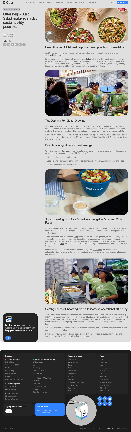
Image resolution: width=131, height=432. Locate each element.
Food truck (72, 371)
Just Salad (86, 59)
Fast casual (72, 359)
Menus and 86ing (11, 396)
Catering (8, 376)
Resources (78, 2)
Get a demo (122, 2)
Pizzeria (71, 376)
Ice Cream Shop (73, 385)
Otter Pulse (103, 388)
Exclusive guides (105, 368)
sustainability (50, 55)
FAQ (101, 374)
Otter (65, 228)
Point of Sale (9, 362)
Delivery (71, 379)
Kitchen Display (10, 389)
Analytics (36, 389)
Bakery (70, 365)
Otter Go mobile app (40, 392)
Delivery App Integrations (14, 379)
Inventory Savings (11, 399)
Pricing (69, 2)
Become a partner (106, 382)
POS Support (104, 391)
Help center (104, 376)
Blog (101, 365)
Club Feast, (97, 250)
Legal (99, 429)
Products (29, 2)
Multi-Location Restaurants (77, 391)
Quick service (73, 362)
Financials (36, 383)
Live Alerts (36, 380)
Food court (72, 374)
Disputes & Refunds (39, 386)
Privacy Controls (87, 429)
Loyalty (35, 365)
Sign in (112, 2)
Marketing (36, 368)
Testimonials (92, 2)
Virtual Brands (38, 373)
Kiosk (7, 368)
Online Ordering (10, 373)
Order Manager (10, 386)
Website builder (38, 362)
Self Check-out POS (12, 365)
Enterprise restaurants (76, 382)
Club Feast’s (50, 315)
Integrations (59, 2)
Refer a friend (104, 385)
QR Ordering (9, 371)
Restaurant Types (44, 2)
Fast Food (71, 388)
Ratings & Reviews (39, 371)
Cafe (70, 368)
